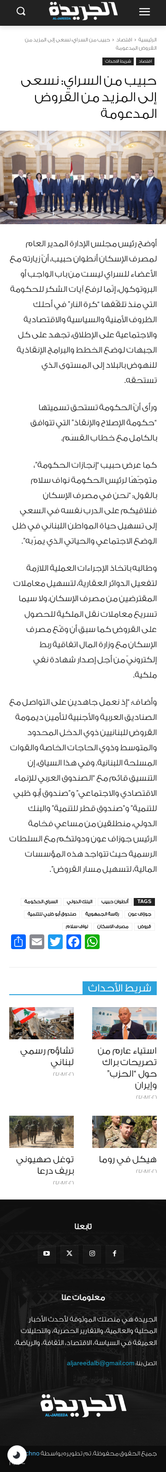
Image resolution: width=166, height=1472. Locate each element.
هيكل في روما (128, 1159)
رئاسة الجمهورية (102, 914)
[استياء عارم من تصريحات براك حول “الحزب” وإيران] (124, 1023)
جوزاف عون (139, 914)
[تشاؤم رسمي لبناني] (41, 1023)
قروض (144, 926)
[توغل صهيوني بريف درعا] (41, 1132)
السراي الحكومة (41, 901)
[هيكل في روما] (124, 1132)
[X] (69, 1254)
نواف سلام (77, 926)
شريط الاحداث (118, 61)
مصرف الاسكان (113, 926)
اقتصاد (124, 40)
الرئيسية (147, 40)
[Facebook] (115, 1254)
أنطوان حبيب (114, 901)
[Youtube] (47, 1254)
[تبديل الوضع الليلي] (17, 1455)
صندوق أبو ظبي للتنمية (52, 914)
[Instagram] (92, 1254)
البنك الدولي (79, 901)
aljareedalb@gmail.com (101, 1363)
